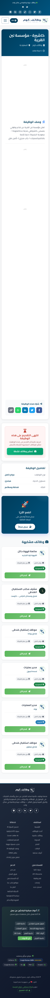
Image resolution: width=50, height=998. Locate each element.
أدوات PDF (40, 933)
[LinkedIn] (15, 12)
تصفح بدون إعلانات (12, 857)
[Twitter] (35, 12)
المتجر (37, 844)
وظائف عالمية (37, 835)
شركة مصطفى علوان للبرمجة (23, 986)
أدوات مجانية (37, 853)
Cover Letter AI (12, 835)
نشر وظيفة (37, 878)
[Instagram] (20, 12)
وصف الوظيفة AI (13, 848)
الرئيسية (37, 827)
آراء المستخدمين (12, 878)
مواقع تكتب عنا (12, 882)
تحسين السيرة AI (12, 827)
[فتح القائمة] (5, 20)
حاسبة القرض (39, 938)
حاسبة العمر (28, 933)
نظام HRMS (13, 853)
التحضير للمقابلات (13, 840)
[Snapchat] (30, 12)
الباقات (37, 848)
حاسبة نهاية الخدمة (37, 928)
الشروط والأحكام (13, 900)
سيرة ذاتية (37, 869)
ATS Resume (37, 874)
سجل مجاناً (23, 527)
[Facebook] (40, 12)
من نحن (13, 869)
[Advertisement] (25, 91)
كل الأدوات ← (25, 938)
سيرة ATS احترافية (13, 831)
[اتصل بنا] (23, 7)
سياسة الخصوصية (12, 895)
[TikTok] (25, 12)
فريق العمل (13, 874)
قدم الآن (23, 575)
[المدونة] (27, 7)
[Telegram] (10, 12)
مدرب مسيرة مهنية (13, 844)
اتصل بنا (13, 887)
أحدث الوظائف (37, 831)
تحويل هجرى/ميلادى (36, 923)
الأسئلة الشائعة (12, 891)
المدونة (37, 840)
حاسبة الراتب (20, 923)
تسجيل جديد (37, 887)
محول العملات (21, 928)
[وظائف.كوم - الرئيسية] (35, 20)
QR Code (17, 933)
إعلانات (37, 882)
